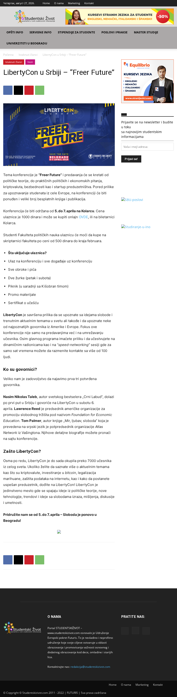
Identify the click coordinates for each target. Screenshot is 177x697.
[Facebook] (155, 3)
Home (46, 3)
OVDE (83, 217)
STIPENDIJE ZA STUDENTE (76, 32)
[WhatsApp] (39, 90)
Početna (8, 55)
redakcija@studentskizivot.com (90, 667)
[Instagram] (162, 3)
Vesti (30, 62)
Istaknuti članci (28, 55)
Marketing (74, 3)
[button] (168, 32)
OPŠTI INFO (14, 32)
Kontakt (89, 3)
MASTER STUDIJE (146, 32)
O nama (59, 3)
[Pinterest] (29, 90)
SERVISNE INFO (40, 32)
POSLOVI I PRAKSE (114, 32)
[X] (170, 3)
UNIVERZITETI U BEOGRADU (26, 43)
